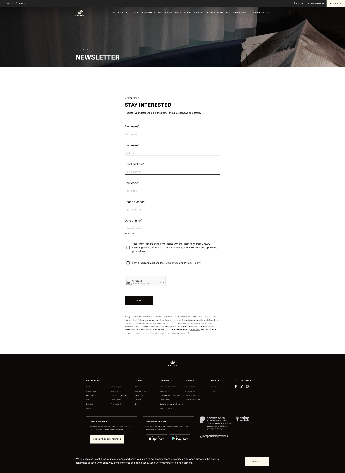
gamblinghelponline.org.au (215, 428)
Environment (164, 400)
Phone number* (135, 201)
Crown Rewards (116, 400)
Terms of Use (171, 263)
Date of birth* (133, 220)
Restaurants (90, 395)
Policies (138, 400)
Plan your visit (116, 404)
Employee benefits (192, 395)
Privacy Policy (192, 263)
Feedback (213, 391)
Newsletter (139, 395)
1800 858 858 (224, 426)
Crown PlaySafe (116, 387)
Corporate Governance (168, 387)
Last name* (132, 145)
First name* (132, 126)
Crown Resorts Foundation (170, 395)
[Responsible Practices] (214, 436)
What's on (89, 387)
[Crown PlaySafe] (216, 420)
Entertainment (91, 404)
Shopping (114, 391)
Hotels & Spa (91, 391)
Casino (88, 408)
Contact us (214, 387)
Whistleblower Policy (167, 408)
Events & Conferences (119, 395)
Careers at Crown (191, 387)
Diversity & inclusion (192, 400)
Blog (136, 404)
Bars (88, 400)
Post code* (132, 183)
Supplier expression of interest (171, 404)
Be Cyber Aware (141, 391)
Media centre (165, 391)
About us (138, 387)
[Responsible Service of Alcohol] (242, 423)
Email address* (134, 164)
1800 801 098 (227, 423)
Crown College (190, 391)
